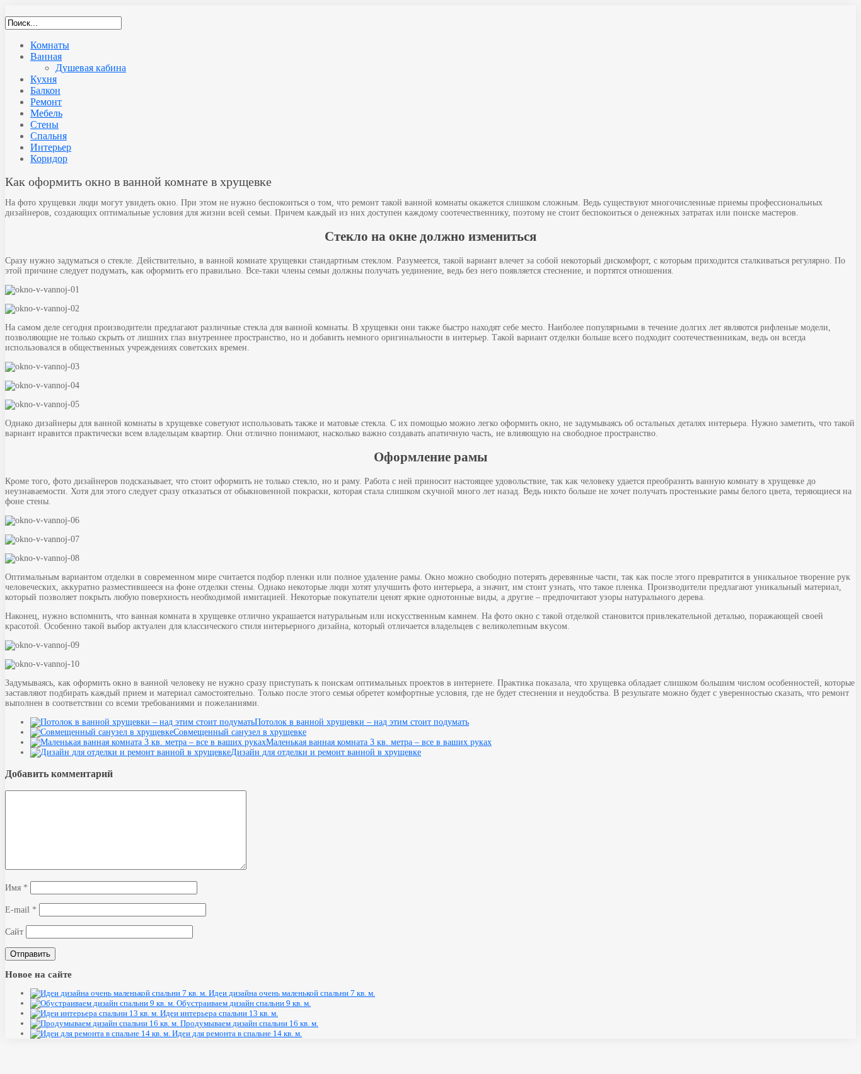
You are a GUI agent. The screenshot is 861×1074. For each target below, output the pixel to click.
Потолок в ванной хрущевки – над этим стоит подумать (362, 722)
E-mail (21, 910)
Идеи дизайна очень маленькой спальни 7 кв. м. (292, 993)
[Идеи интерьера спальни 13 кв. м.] (95, 1013)
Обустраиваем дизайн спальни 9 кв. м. (243, 1003)
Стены (44, 124)
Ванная (46, 56)
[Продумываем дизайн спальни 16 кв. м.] (105, 1023)
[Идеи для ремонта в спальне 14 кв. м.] (101, 1033)
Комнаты (49, 45)
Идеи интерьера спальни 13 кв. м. (219, 1013)
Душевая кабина (90, 67)
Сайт (14, 932)
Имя (16, 887)
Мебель (46, 113)
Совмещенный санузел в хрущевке (239, 732)
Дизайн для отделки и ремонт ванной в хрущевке (326, 752)
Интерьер (50, 147)
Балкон (45, 90)
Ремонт (46, 101)
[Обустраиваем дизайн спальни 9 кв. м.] (103, 1003)
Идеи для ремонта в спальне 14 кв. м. (237, 1033)
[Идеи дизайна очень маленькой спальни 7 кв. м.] (119, 993)
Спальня (48, 135)
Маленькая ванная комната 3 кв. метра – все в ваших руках (379, 742)
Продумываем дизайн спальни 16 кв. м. (249, 1023)
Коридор (48, 158)
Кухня (43, 79)
